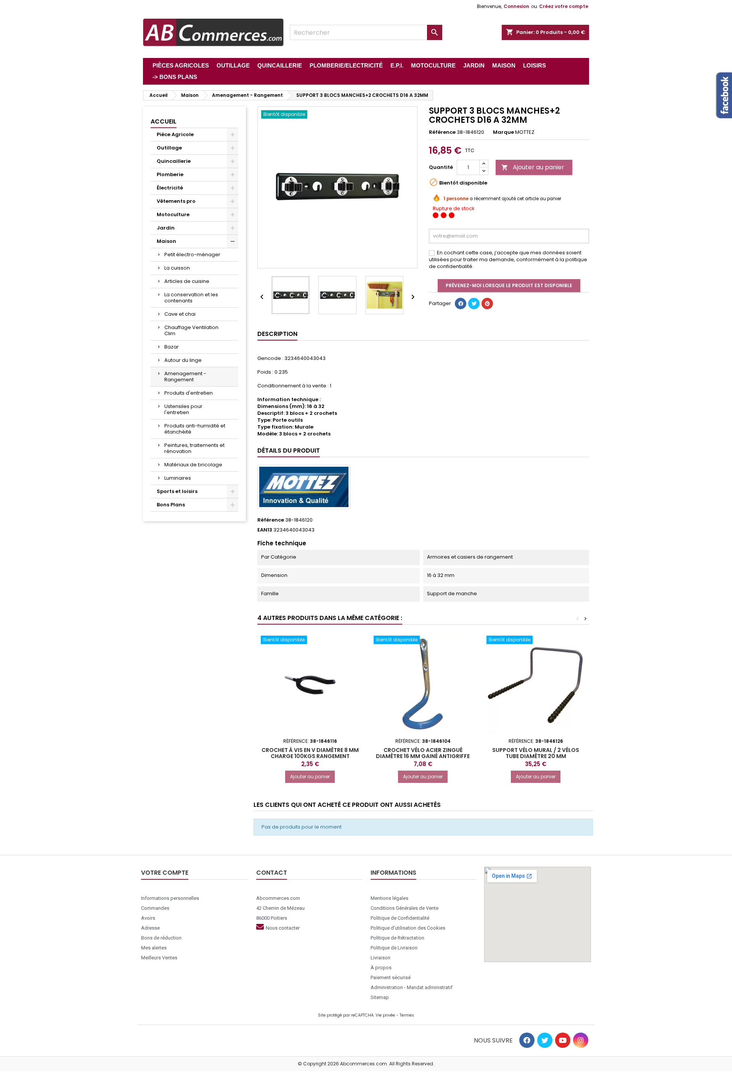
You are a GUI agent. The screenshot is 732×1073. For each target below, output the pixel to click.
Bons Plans (171, 504)
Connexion (516, 6)
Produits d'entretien (188, 393)
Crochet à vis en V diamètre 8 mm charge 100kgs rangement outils (310, 756)
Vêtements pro (176, 201)
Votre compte (164, 872)
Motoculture (173, 214)
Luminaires (177, 478)
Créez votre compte (563, 6)
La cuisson (177, 267)
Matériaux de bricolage (193, 464)
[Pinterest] (487, 303)
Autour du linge (183, 360)
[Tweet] (474, 303)
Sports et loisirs (177, 491)
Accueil (164, 121)
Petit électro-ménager (192, 254)
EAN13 (264, 530)
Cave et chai (180, 314)
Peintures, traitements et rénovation (194, 448)
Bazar (171, 346)
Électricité (170, 187)
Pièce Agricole (175, 134)
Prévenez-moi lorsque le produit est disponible (509, 285)
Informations (393, 872)
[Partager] (460, 303)
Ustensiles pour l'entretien (183, 409)
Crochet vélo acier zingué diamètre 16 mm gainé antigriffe (423, 753)
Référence (442, 132)
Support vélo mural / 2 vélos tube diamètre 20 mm (535, 753)
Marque (503, 132)
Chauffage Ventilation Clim (191, 330)
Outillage (169, 147)
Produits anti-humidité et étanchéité (194, 428)
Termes (407, 1015)
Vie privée (385, 1015)
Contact (271, 872)
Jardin (166, 227)
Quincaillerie (174, 161)
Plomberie (170, 174)
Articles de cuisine (186, 281)
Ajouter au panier (532, 167)
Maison (166, 241)
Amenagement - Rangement (185, 376)
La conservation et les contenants (191, 297)
